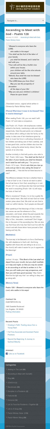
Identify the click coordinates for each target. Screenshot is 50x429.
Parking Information (13, 311)
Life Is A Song (13, 409)
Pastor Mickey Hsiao (13, 40)
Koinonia (11, 400)
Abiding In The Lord (15, 369)
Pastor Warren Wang (15, 417)
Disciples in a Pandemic (17, 391)
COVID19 (11, 382)
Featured (11, 395)
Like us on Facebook (16, 353)
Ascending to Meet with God (30, 37)
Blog (9, 378)
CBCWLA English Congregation (15, 426)
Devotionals (12, 387)
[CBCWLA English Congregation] (25, 10)
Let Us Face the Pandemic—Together (22, 404)
